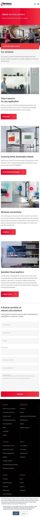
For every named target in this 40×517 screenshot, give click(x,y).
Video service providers (9, 408)
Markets (5, 404)
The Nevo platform (7, 460)
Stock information (7, 494)
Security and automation (9, 420)
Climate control (7, 416)
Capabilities (23, 404)
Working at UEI (24, 453)
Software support (24, 427)
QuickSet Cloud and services (10, 464)
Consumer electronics (8, 412)
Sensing (5, 457)
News (21, 479)
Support (22, 486)
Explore (6, 232)
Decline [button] (24, 513)
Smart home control (8, 449)
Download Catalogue (11, 172)
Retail (4, 427)
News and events (7, 482)
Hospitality (5, 431)
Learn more (7, 294)
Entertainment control (8, 445)
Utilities (5, 435)
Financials (5, 486)
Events (21, 482)
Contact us (23, 457)
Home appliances (7, 423)
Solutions (5, 441)
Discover (6, 116)
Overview (5, 479)
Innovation (22, 408)
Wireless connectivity (8, 468)
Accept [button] (16, 513)
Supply (22, 423)
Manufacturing (24, 420)
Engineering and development (28, 416)
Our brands (23, 449)
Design (22, 412)
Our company (23, 445)
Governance (6, 490)
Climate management (8, 453)
